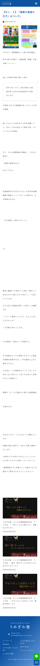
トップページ (7, 640)
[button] (36, 3)
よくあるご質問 (8, 653)
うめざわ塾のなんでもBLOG (27, 642)
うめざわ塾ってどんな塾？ (10, 649)
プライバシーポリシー (27, 650)
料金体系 (6, 644)
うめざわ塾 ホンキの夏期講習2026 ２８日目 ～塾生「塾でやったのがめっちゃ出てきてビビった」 (19, 562)
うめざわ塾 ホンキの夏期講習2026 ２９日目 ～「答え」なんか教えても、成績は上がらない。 (19, 524)
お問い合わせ (24, 646)
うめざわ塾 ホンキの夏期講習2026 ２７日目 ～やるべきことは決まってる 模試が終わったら (20, 601)
